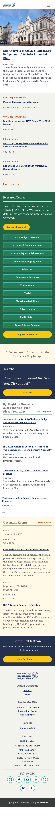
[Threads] (32, 788)
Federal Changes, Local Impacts (20, 102)
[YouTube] (27, 780)
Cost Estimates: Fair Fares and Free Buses (26, 549)
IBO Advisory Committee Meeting (22, 605)
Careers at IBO (27, 728)
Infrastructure (10, 139)
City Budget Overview (14, 97)
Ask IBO (27, 690)
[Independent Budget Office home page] (9, 5)
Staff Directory (28, 741)
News (27, 694)
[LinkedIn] (36, 780)
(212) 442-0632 (27, 750)
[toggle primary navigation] (48, 5)
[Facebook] (19, 780)
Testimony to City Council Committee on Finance (25, 472)
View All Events (27, 714)
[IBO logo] (27, 675)
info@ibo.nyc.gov (27, 753)
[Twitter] (45, 780)
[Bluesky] (23, 788)
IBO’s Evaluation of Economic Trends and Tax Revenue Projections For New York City (27, 448)
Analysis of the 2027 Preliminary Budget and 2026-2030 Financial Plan (25, 421)
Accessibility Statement (27, 745)
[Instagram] (10, 780)
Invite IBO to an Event (27, 707)
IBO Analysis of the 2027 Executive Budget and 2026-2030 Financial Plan (27, 54)
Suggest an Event (27, 711)
